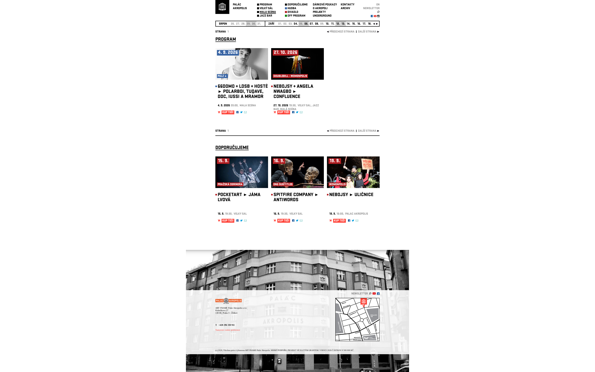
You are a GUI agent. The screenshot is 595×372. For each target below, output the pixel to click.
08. (317, 24)
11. (332, 24)
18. (369, 24)
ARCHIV (345, 8)
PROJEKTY (319, 12)
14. (348, 24)
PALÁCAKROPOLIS (240, 6)
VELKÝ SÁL (266, 8)
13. (343, 24)
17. (364, 24)
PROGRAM (266, 5)
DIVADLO (293, 12)
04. (296, 24)
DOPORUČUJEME (298, 5)
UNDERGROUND (322, 16)
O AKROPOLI (320, 8)
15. (354, 24)
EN (378, 5)
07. (311, 24)
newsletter (371, 8)
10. (327, 24)
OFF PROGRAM (296, 16)
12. (338, 24)
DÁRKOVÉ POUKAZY (325, 5)
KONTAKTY (347, 5)
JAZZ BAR (266, 16)
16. (359, 24)
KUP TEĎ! (228, 112)
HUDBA (292, 8)
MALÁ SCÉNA (268, 12)
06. (306, 24)
